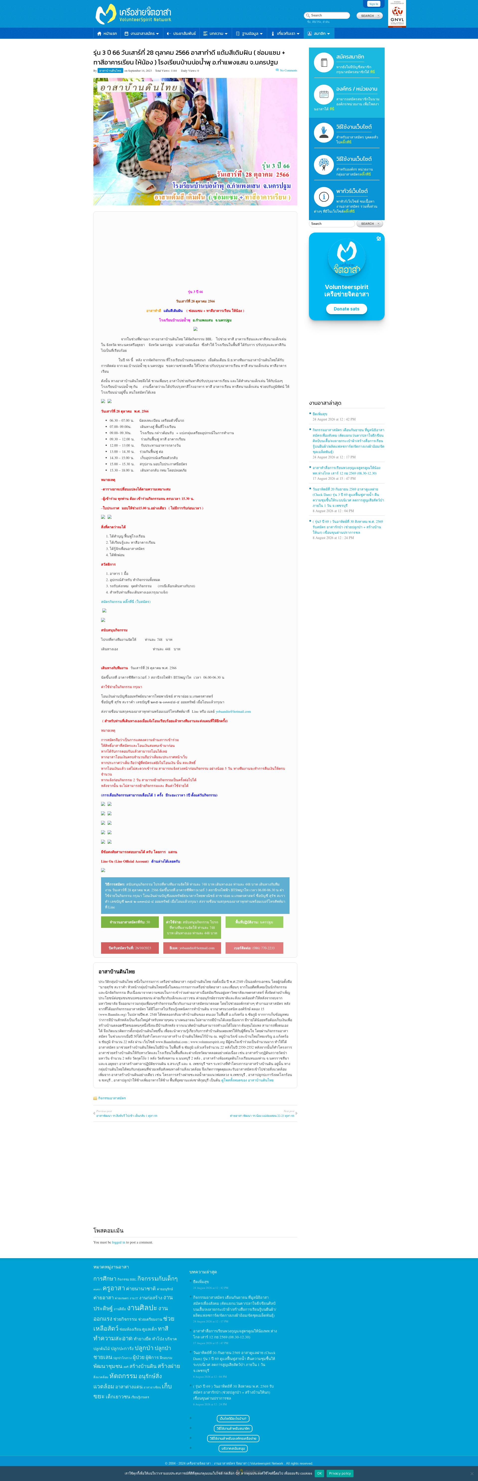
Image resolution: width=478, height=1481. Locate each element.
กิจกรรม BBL (127, 1279)
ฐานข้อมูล (250, 33)
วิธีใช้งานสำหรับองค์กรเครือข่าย (233, 1438)
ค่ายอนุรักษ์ (165, 1289)
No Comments (288, 70)
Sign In (373, 4)
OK (319, 1473)
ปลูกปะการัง (122, 1348)
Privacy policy (340, 1473)
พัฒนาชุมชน (107, 1366)
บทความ (216, 33)
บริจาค (171, 1338)
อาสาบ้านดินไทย (110, 70)
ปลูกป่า (144, 1348)
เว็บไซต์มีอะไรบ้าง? (233, 1418)
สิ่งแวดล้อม (100, 1377)
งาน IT (134, 1298)
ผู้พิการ (152, 1357)
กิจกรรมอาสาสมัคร (112, 1098)
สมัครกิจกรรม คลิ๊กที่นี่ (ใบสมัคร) (126, 601)
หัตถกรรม (123, 1375)
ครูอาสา (114, 1288)
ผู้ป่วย (139, 1357)
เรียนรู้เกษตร (140, 1397)
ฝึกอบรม (166, 1357)
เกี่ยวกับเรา (286, 33)
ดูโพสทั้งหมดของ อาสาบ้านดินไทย (247, 1080)
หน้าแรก (110, 33)
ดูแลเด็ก (149, 1329)
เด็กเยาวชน (118, 1396)
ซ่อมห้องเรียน (130, 1329)
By (95, 70)
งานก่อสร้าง (150, 1298)
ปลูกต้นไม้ (101, 1348)
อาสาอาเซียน (152, 1387)
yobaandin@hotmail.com (233, 711)
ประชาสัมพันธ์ (184, 33)
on (125, 70)
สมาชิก (320, 33)
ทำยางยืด (142, 1339)
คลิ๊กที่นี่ (346, 142)
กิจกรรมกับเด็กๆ (157, 1278)
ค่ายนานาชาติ (141, 1288)
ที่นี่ (372, 71)
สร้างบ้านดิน (143, 1366)
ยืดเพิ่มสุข (320, 414)
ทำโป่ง (158, 1339)
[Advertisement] (195, 250)
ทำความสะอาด (113, 1338)
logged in (118, 1242)
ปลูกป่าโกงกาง (122, 1358)
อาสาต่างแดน (129, 1386)
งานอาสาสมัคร (143, 33)
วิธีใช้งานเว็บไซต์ (354, 127)
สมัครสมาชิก (350, 57)
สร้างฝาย (169, 1365)
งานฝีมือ (120, 1309)
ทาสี (163, 1328)
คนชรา (97, 1289)
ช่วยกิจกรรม (125, 1319)
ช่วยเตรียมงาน (150, 1319)
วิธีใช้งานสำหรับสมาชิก (233, 1428)
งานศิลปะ (142, 1307)
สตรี (125, 1367)
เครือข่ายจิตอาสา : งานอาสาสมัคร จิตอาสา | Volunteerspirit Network (235, 1463)
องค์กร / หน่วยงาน (356, 89)
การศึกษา (105, 1278)
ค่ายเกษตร (122, 1298)
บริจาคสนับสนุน (233, 1448)
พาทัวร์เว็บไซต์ (352, 191)
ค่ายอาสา (103, 1297)
